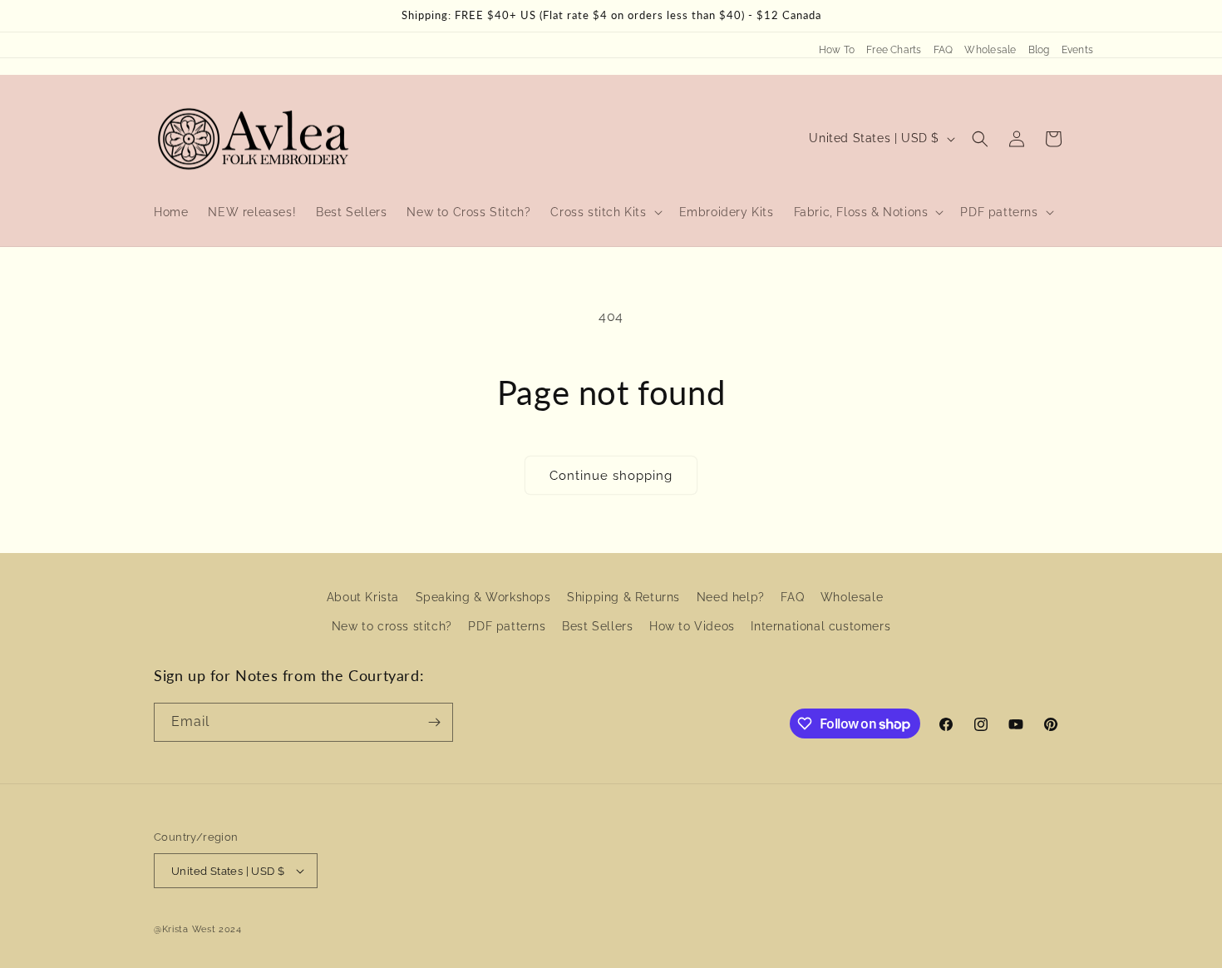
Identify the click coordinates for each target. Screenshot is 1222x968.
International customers (820, 626)
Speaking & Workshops (483, 597)
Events (1077, 50)
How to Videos (692, 626)
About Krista (363, 597)
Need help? (731, 597)
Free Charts (894, 50)
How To (837, 50)
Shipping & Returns (623, 597)
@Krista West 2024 (198, 929)
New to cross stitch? (392, 626)
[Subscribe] (434, 722)
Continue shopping (611, 475)
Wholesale (990, 50)
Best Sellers (597, 626)
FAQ (943, 50)
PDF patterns (506, 626)
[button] (604, 212)
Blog (1039, 50)
